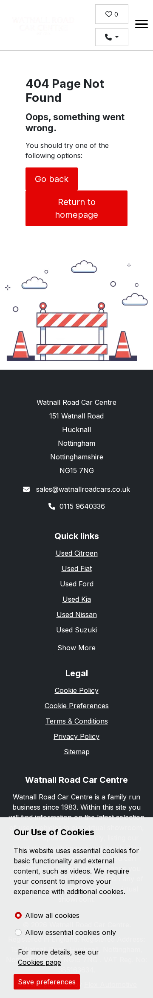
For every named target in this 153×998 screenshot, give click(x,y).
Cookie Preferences (77, 705)
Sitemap (77, 751)
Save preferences (47, 982)
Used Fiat (77, 568)
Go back (51, 179)
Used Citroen (77, 553)
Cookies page (39, 962)
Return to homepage (76, 208)
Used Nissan (77, 614)
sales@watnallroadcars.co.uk (82, 489)
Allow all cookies (52, 915)
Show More (76, 647)
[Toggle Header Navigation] (141, 25)
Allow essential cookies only (70, 932)
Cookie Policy (77, 690)
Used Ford (77, 584)
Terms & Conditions (76, 721)
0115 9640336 (82, 506)
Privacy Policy (76, 736)
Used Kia (76, 599)
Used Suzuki (76, 630)
